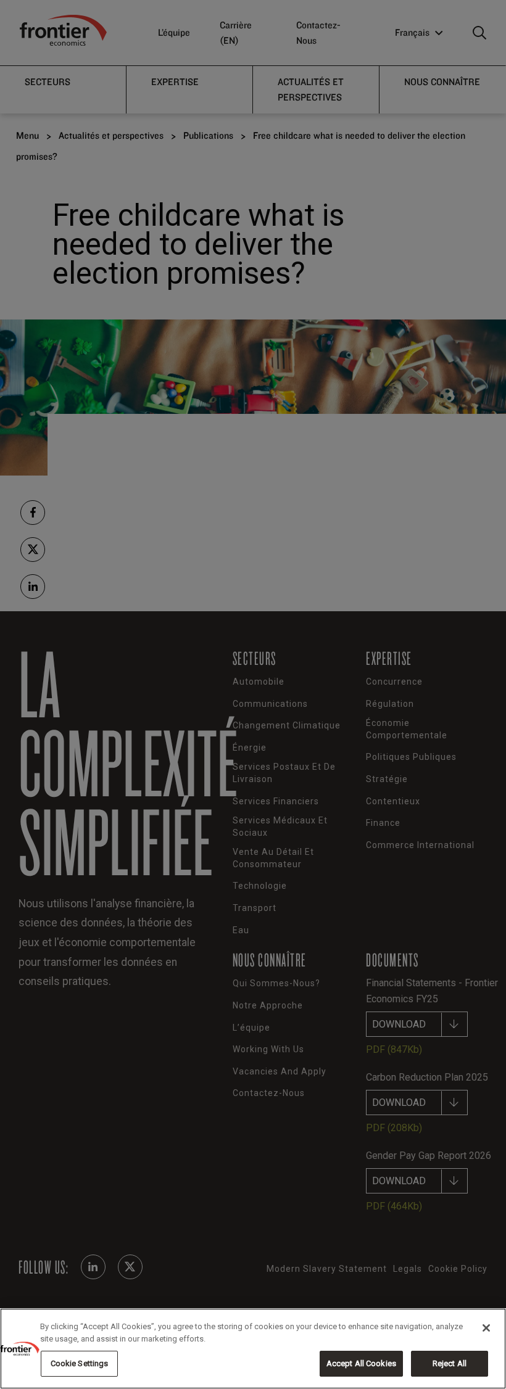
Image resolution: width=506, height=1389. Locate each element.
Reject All (450, 1363)
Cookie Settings (80, 1363)
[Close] (486, 1328)
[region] (253, 1348)
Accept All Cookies (361, 1363)
